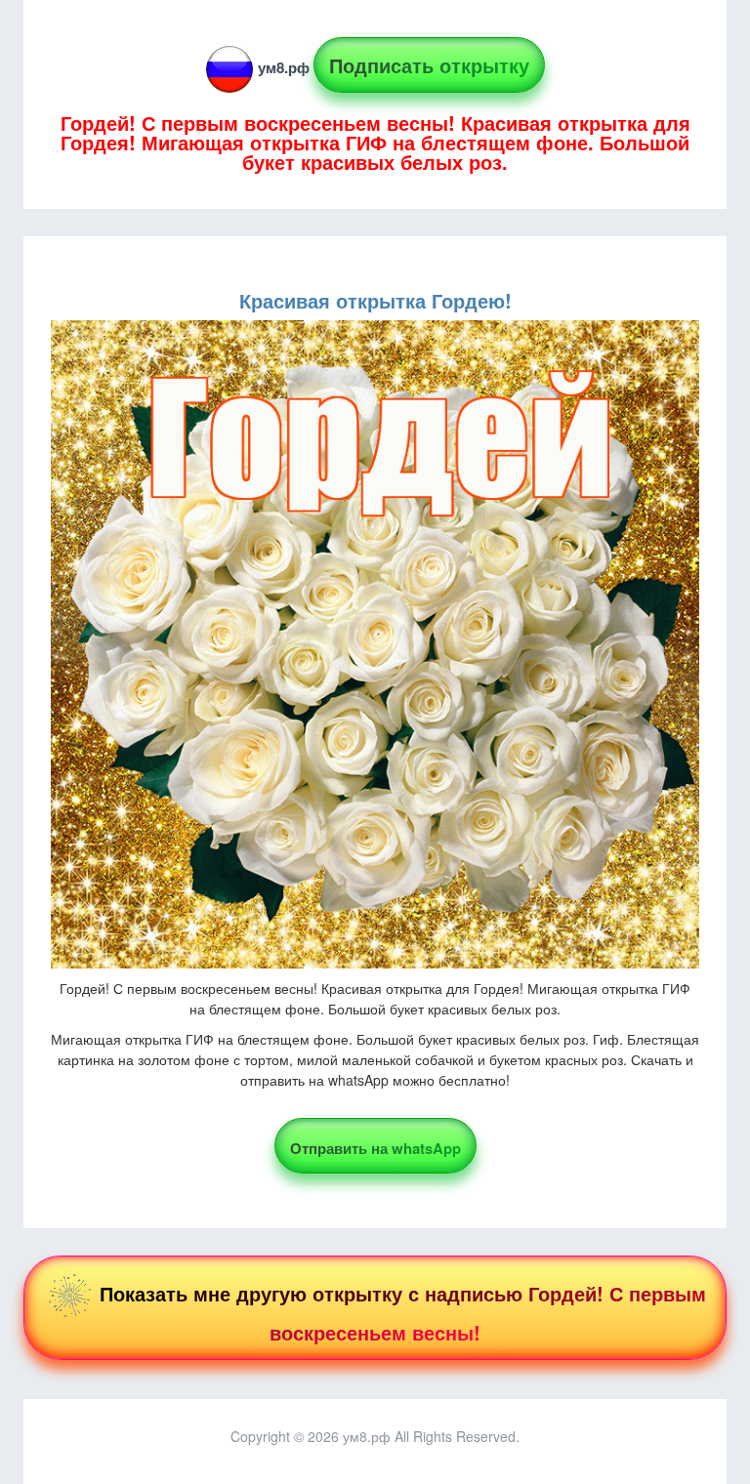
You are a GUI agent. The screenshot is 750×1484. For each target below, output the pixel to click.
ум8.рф (284, 67)
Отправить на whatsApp (375, 1148)
